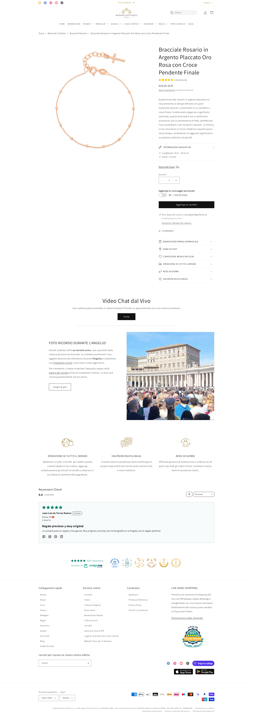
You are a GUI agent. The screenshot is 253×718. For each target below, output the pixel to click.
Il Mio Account (91, 620)
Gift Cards (44, 636)
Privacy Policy (135, 605)
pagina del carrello (59, 372)
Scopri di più (60, 387)
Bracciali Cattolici (57, 33)
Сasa (41, 33)
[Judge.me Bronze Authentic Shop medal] (151, 563)
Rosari (43, 599)
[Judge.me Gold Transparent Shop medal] (139, 563)
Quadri (43, 631)
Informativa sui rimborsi (204, 708)
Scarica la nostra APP (94, 631)
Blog (42, 641)
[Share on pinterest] (55, 537)
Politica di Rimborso (138, 599)
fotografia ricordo (62, 362)
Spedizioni (133, 594)
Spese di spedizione (167, 90)
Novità (43, 594)
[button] (173, 12)
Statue (43, 610)
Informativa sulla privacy (152, 711)
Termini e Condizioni (138, 610)
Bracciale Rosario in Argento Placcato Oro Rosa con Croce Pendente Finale (130, 33)
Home (87, 599)
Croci (42, 605)
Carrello (88, 625)
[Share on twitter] (50, 537)
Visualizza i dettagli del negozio (177, 223)
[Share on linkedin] (61, 537)
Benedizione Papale (93, 615)
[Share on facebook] (44, 537)
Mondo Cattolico (65, 708)
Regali (43, 620)
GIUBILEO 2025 (47, 646)
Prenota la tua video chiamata (187, 618)
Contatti (88, 594)
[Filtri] (189, 494)
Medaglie (44, 615)
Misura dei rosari (167, 166)
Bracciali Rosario (78, 33)
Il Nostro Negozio (92, 605)
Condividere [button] (167, 230)
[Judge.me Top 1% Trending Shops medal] (176, 563)
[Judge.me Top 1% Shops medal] (164, 563)
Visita (127, 316)
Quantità (162, 174)
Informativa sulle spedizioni (203, 711)
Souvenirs (44, 625)
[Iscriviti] (88, 663)
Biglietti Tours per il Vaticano (98, 641)
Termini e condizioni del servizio (177, 711)
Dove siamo (89, 610)
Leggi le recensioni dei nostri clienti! (101, 636)
